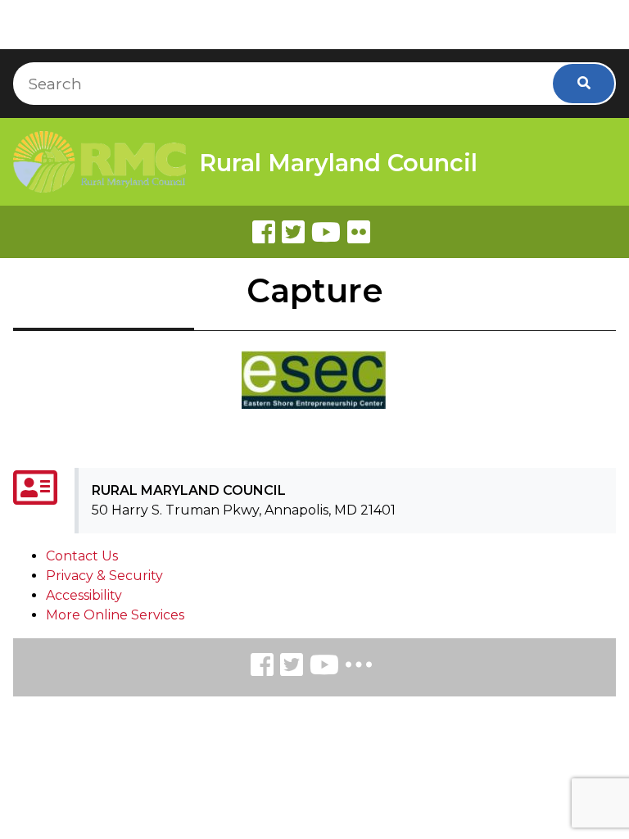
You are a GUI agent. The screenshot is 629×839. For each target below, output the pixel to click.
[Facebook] (263, 232)
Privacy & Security (104, 575)
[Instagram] (291, 667)
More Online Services (115, 615)
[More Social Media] (359, 668)
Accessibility (84, 595)
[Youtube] (326, 232)
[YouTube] (324, 667)
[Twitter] (293, 232)
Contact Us (82, 556)
